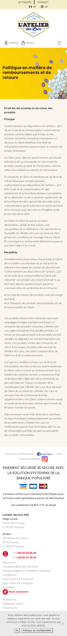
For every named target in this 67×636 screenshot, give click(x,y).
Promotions (9, 599)
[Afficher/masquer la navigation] (59, 42)
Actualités (24, 2)
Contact (42, 2)
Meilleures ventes (13, 603)
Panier (30, 42)
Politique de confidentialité (37, 630)
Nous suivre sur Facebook (18, 578)
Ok (16, 630)
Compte (13, 42)
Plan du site (9, 562)
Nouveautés (10, 607)
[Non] (62, 623)
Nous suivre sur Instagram (18, 583)
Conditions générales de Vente (20, 566)
